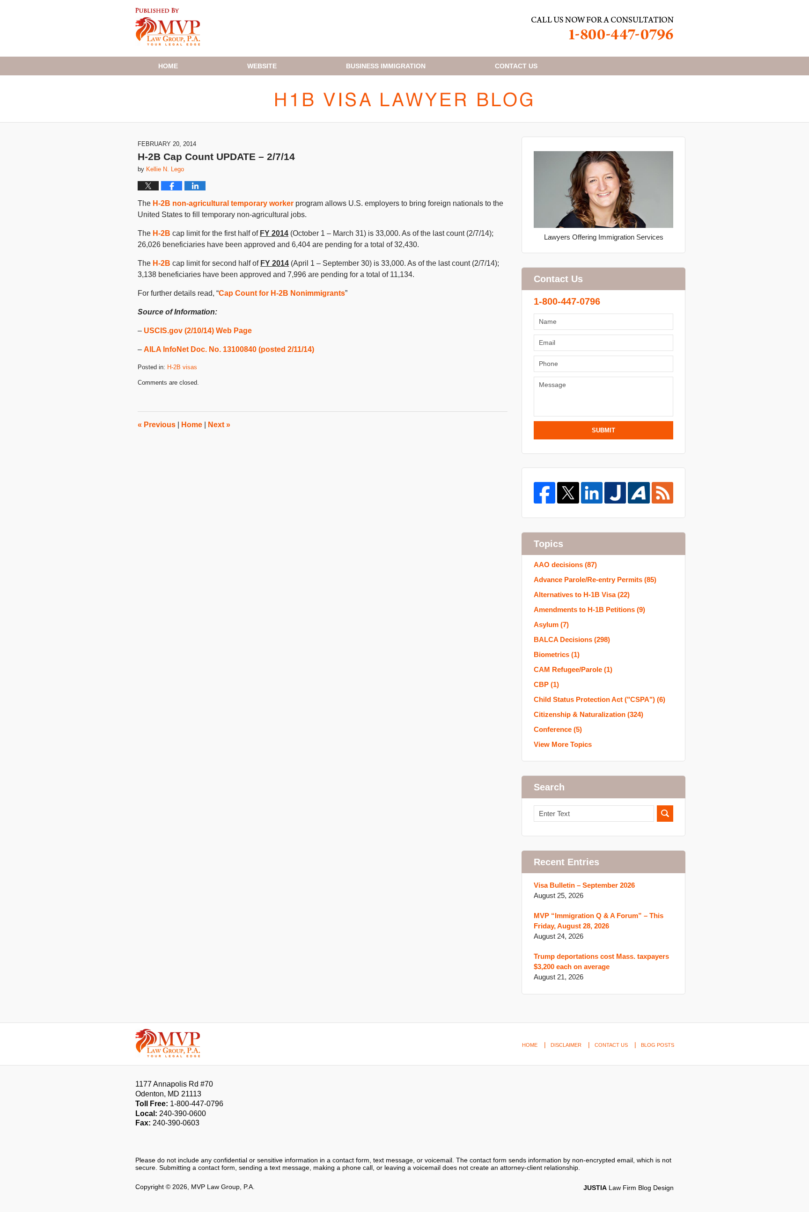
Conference (558, 729)
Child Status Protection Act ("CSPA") (599, 699)
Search (665, 813)
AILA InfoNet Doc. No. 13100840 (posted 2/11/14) (229, 349)
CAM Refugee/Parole (573, 669)
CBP (546, 684)
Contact (516, 66)
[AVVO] (638, 493)
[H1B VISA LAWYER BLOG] (404, 98)
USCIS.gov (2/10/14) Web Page (198, 331)
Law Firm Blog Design (628, 1187)
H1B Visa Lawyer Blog (167, 27)
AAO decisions (565, 565)
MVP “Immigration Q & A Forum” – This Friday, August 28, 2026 (598, 921)
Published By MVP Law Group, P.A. (602, 28)
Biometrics (557, 654)
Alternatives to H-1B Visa (582, 595)
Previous (157, 425)
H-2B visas (182, 367)
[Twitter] (568, 493)
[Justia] (615, 493)
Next (219, 425)
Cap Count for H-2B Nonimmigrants (282, 293)
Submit (603, 430)
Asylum (551, 624)
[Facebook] (544, 493)
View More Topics (563, 744)
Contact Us (611, 1045)
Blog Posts (657, 1045)
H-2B (161, 233)
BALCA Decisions (572, 639)
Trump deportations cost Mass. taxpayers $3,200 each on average (601, 961)
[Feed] (662, 493)
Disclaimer (566, 1045)
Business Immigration (386, 66)
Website (262, 66)
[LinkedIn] (591, 493)
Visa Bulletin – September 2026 (584, 885)
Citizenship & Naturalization (588, 714)
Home (168, 66)
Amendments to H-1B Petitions (589, 609)
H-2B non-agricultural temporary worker (223, 203)
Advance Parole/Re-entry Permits (595, 580)
